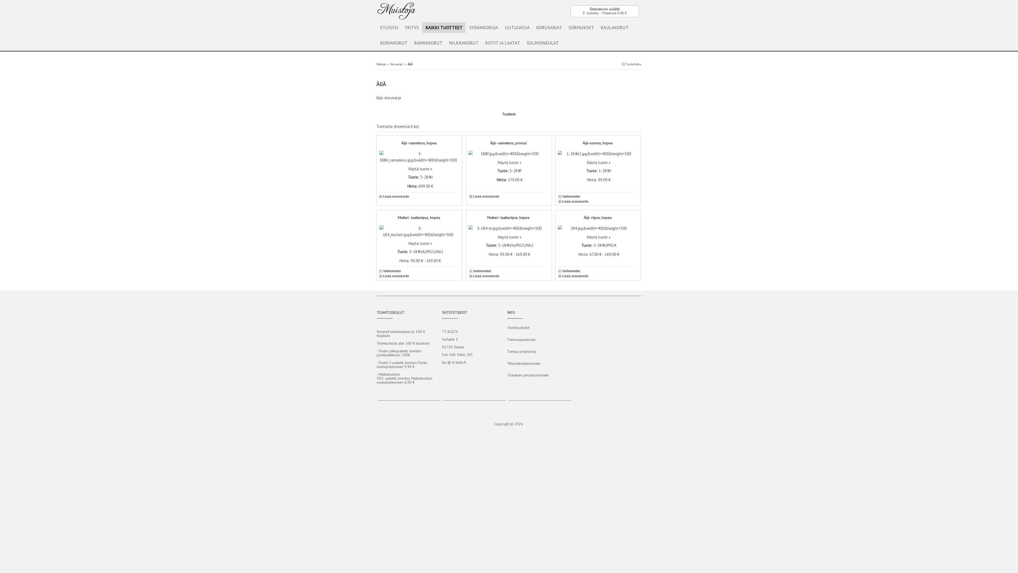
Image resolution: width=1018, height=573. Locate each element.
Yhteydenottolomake (523, 363)
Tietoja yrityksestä (521, 351)
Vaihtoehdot (571, 196)
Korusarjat (396, 64)
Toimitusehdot (518, 327)
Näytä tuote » (420, 168)
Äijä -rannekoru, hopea (419, 143)
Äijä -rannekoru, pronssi (508, 143)
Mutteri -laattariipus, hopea (419, 217)
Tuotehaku (633, 64)
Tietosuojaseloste (521, 339)
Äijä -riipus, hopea (598, 217)
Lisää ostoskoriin (396, 196)
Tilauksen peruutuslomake (528, 375)
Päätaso (381, 64)
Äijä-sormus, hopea (598, 143)
